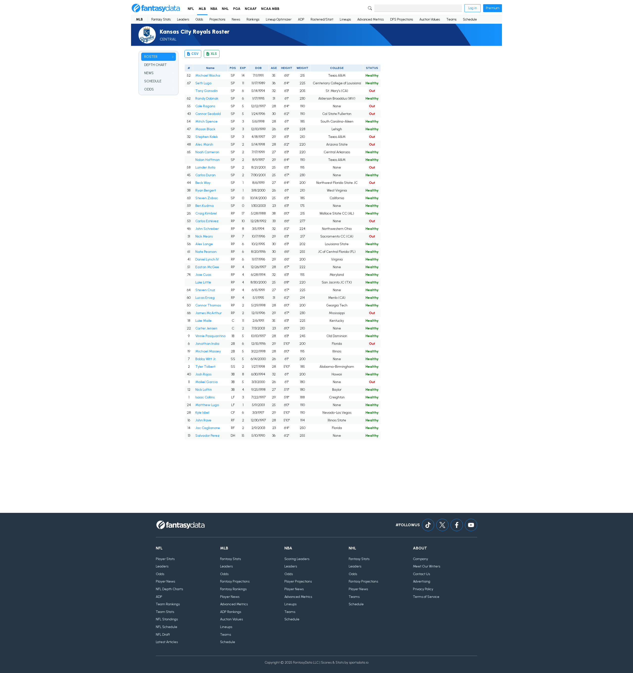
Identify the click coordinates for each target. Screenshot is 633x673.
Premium (492, 8)
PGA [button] (236, 9)
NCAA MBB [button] (270, 9)
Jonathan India (207, 344)
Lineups (345, 19)
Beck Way (202, 183)
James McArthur (208, 313)
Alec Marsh (204, 144)
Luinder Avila (205, 167)
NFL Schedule (166, 627)
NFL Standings (167, 619)
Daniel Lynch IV (207, 259)
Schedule (470, 19)
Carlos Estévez (207, 221)
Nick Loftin (203, 390)
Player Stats (165, 559)
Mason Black (205, 129)
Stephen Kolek (206, 137)
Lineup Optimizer (279, 19)
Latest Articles (167, 642)
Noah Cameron (207, 152)
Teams (451, 19)
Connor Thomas (208, 305)
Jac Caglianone (207, 428)
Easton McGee (207, 267)
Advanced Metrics (370, 19)
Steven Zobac (206, 198)
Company (420, 559)
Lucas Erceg (205, 298)
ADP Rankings (230, 612)
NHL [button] (225, 9)
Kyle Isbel (202, 413)
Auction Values (429, 19)
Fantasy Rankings (233, 589)
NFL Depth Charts (169, 589)
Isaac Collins (205, 397)
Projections (217, 19)
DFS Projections (401, 19)
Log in (472, 8)
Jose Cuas (203, 275)
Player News (165, 581)
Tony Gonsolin (206, 91)
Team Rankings (168, 604)
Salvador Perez (207, 436)
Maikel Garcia (206, 382)
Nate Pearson (206, 252)
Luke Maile (203, 321)
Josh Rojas (203, 374)
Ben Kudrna (204, 206)
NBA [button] (213, 9)
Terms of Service (426, 597)
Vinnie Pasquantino (210, 336)
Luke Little (203, 282)
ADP (301, 19)
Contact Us (421, 574)
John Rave (203, 420)
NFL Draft (163, 634)
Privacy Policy (423, 589)
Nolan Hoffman (207, 160)
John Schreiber (207, 229)
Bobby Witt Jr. (205, 359)
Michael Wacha (207, 75)
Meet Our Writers (426, 566)
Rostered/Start (322, 19)
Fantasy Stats (161, 19)
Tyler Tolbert (205, 367)
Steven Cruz (205, 290)
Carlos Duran (205, 175)
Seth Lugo (203, 83)
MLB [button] (202, 9)
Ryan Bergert (205, 190)
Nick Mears (204, 236)
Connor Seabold (208, 114)
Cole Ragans (205, 106)
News (236, 19)
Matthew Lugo (207, 405)
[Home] (156, 8)
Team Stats (165, 612)
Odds (199, 19)
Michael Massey (208, 351)
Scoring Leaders (296, 559)
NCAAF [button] (251, 9)
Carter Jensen (206, 328)
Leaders (183, 19)
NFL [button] (191, 9)
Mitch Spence (206, 121)
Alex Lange (204, 244)
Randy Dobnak (206, 98)
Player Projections (298, 581)
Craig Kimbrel (206, 213)
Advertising (421, 581)
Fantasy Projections (234, 581)
